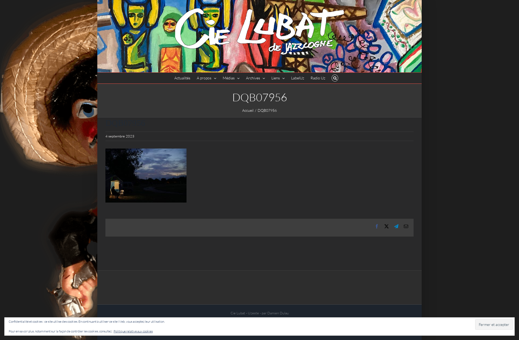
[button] (335, 78)
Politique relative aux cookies (133, 331)
